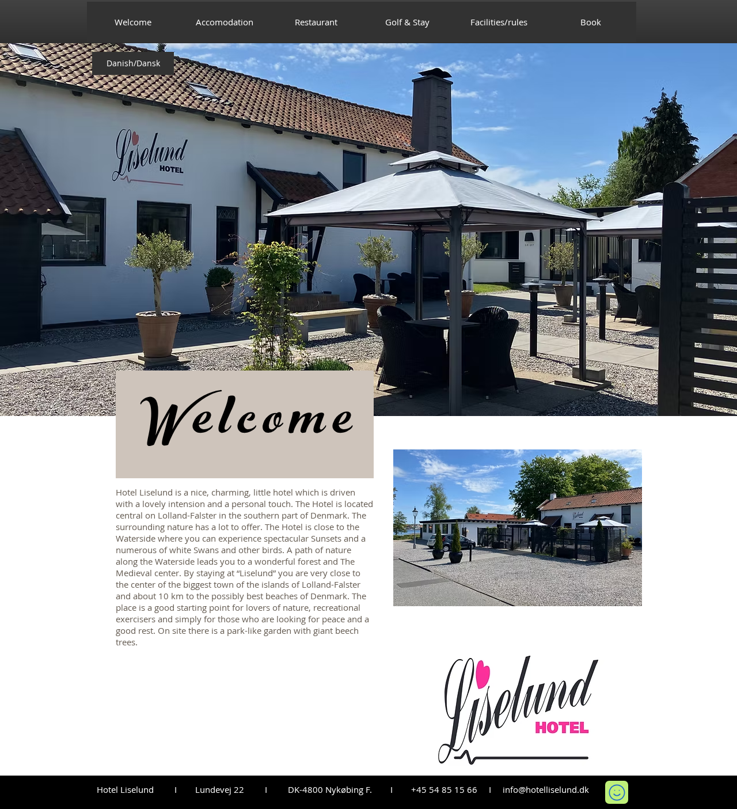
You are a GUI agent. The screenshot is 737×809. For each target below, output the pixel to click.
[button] (517, 527)
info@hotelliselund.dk (546, 789)
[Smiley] (616, 792)
